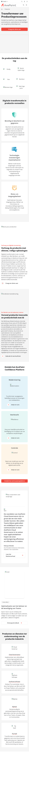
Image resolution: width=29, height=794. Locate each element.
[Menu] (26, 5)
